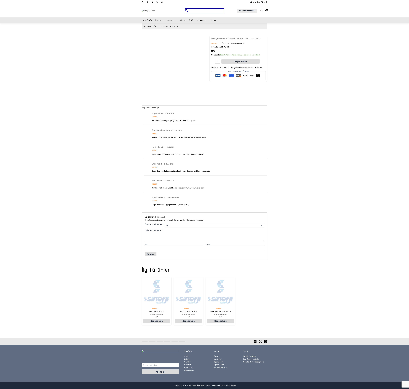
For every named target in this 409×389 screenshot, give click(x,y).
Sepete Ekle (240, 61)
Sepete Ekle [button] (156, 321)
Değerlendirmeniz (154, 230)
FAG (261, 68)
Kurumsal (200, 20)
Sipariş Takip (219, 365)
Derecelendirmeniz (154, 224)
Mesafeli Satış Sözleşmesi (253, 362)
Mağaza (158, 20)
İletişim (213, 20)
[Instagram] (147, 2)
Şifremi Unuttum (220, 368)
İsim (146, 245)
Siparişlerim (218, 362)
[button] (204, 11)
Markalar (170, 20)
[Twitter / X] (157, 2)
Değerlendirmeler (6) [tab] (150, 108)
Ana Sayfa (147, 20)
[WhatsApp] (162, 2)
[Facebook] (142, 2)
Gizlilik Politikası (249, 356)
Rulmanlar (223, 39)
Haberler (182, 20)
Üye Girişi (217, 359)
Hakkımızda (188, 368)
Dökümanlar (189, 370)
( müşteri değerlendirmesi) (233, 43)
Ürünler (187, 362)
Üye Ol (216, 356)
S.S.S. (191, 20)
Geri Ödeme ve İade (251, 359)
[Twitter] (152, 2)
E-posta (208, 245)
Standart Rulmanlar (236, 39)
